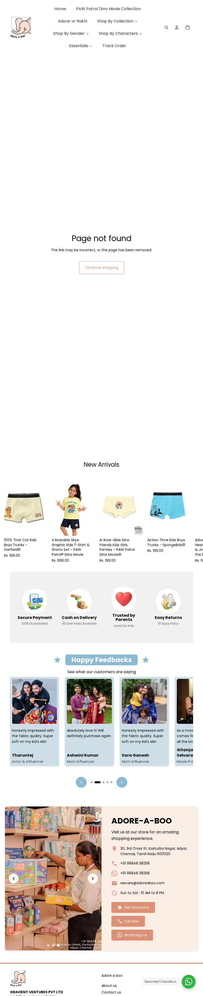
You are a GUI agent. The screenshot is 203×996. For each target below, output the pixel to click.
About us (109, 985)
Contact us (111, 992)
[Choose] (40, 528)
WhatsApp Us (135, 935)
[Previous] (81, 782)
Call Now (131, 921)
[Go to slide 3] (101, 782)
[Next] (121, 782)
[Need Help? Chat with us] (189, 982)
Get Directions (136, 907)
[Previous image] (14, 878)
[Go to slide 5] (111, 782)
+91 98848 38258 (135, 863)
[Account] (176, 27)
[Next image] (93, 878)
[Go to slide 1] (92, 782)
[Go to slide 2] (96, 782)
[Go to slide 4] (107, 782)
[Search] (166, 27)
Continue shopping (101, 267)
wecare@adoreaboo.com (142, 883)
